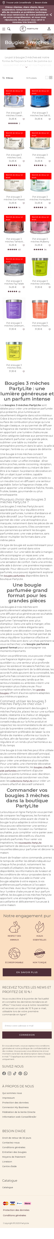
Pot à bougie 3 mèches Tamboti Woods (14, 240)
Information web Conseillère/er (19, 1117)
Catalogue (7, 1187)
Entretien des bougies (14, 1152)
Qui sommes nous (12, 1093)
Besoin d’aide (41, 2)
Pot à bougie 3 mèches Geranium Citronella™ (14, 324)
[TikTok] (15, 1073)
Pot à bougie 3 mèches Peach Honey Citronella (40, 324)
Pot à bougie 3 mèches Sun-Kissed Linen (14, 198)
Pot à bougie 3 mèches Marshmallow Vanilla (40, 156)
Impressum (8, 1098)
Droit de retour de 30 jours (16, 1138)
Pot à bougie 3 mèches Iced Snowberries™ (14, 156)
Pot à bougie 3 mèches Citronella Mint (40, 282)
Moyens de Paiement (14, 1157)
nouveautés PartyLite (30, 842)
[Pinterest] (20, 1073)
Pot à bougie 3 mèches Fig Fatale (14, 282)
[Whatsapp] (25, 1073)
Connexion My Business (15, 1107)
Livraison (7, 1161)
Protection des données (15, 1102)
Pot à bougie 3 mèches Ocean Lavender (14, 114)
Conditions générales (13, 1147)
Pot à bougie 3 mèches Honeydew (40, 198)
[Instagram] (9, 1073)
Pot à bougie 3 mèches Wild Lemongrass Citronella (14, 366)
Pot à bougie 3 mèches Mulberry (40, 240)
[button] (4, 29)
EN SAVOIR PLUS (27, 972)
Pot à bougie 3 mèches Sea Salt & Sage (40, 114)
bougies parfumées (14, 575)
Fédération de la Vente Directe (18, 1112)
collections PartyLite (21, 781)
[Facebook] (4, 1073)
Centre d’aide (9, 1166)
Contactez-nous (11, 1142)
